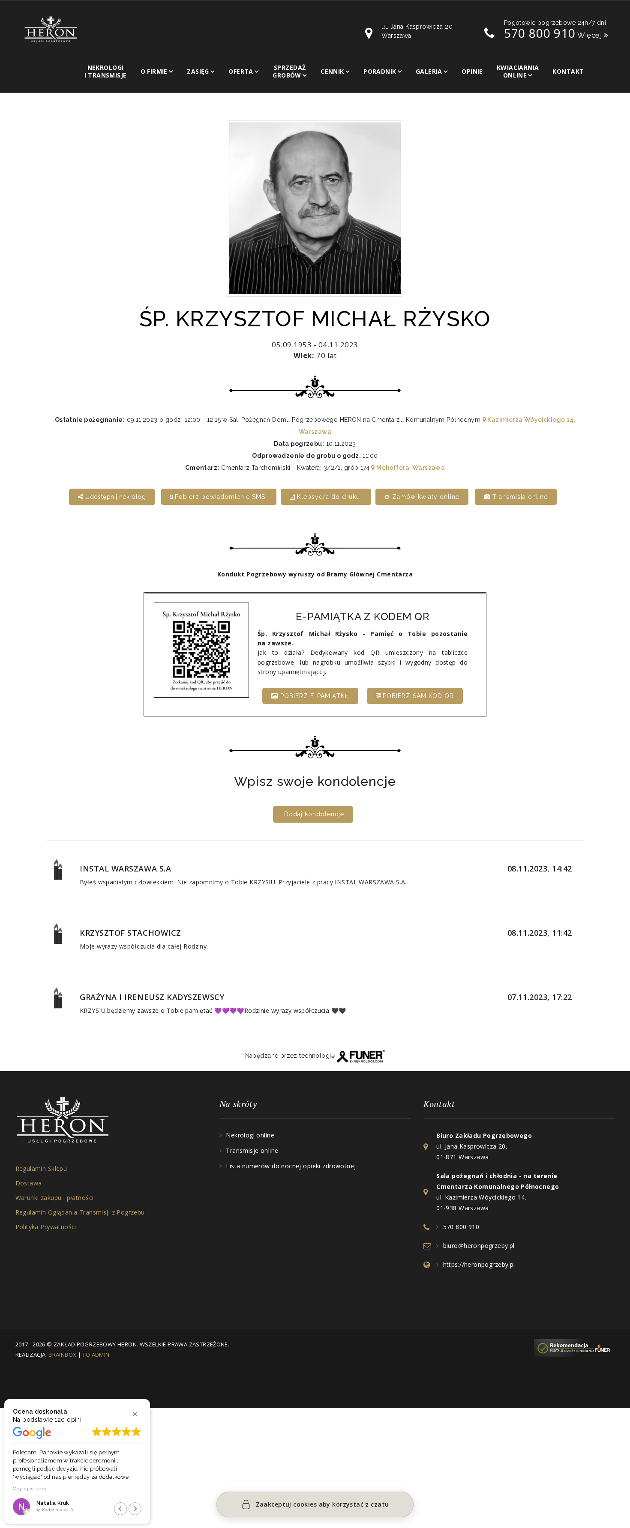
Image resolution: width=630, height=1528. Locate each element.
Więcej (590, 35)
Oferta (240, 71)
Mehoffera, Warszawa (410, 467)
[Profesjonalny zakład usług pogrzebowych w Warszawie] (51, 28)
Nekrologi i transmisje (105, 71)
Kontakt (568, 71)
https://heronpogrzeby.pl (479, 1264)
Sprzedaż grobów (289, 71)
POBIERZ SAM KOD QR (417, 695)
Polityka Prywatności (45, 1227)
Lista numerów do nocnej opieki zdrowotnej (291, 1166)
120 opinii (68, 1419)
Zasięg (198, 71)
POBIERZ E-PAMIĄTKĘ (313, 695)
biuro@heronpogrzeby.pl (479, 1246)
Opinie (472, 71)
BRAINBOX (62, 1354)
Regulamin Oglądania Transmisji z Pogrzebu (80, 1212)
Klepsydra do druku (328, 496)
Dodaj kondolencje (314, 814)
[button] (135, 1414)
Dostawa (28, 1183)
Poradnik (379, 71)
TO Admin (95, 1354)
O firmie (154, 71)
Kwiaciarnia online (518, 71)
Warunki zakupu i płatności (54, 1198)
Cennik (332, 71)
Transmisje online (252, 1150)
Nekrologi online (250, 1135)
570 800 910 (540, 33)
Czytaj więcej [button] (29, 1489)
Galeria (429, 71)
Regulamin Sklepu (41, 1168)
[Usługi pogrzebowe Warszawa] (574, 1348)
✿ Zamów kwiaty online (421, 496)
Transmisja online (519, 496)
